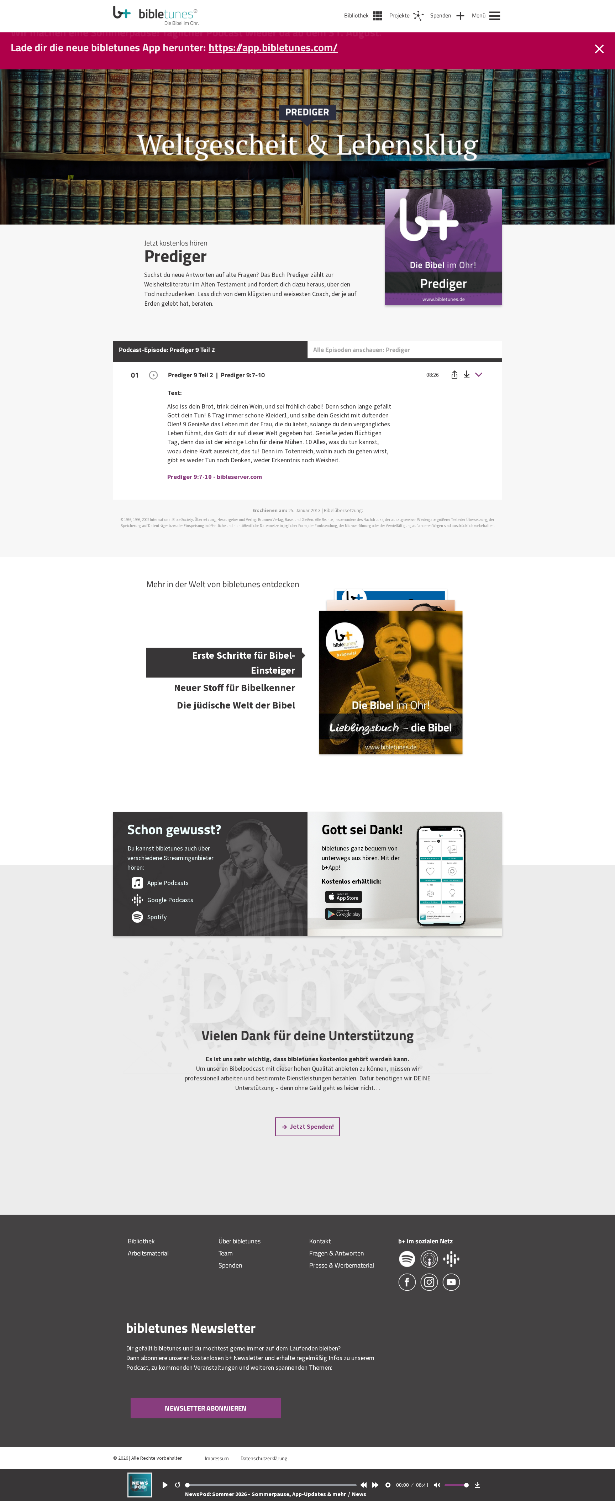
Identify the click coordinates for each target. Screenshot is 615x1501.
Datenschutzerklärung (264, 1458)
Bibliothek (141, 1241)
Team (226, 1253)
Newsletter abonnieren (206, 1407)
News (359, 1493)
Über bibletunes (240, 1241)
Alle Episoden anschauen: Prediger (361, 349)
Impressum (217, 1458)
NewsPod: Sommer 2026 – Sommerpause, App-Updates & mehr (266, 1493)
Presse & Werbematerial (341, 1265)
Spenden (230, 1265)
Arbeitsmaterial (148, 1253)
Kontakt (320, 1241)
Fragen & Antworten (336, 1253)
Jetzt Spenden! (312, 1126)
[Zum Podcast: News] (139, 1495)
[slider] (271, 1485)
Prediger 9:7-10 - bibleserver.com (214, 477)
